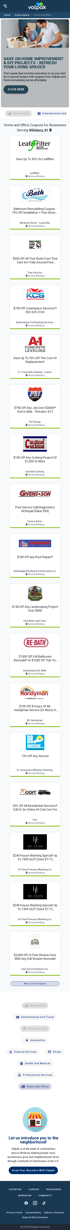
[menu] (5, 6)
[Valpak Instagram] (35, 1203)
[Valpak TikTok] (44, 1203)
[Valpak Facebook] (26, 1203)
